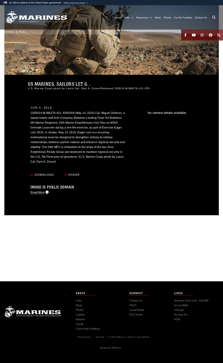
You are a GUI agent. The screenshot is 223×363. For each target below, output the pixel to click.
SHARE (73, 174)
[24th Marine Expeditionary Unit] (36, 17)
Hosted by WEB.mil (110, 347)
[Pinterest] (210, 35)
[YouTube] (194, 35)
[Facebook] (185, 35)
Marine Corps (32, 312)
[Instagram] (202, 35)
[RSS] (219, 35)
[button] (76, 3)
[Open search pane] (214, 17)
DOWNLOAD (44, 174)
